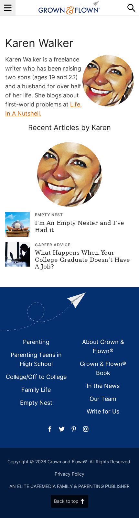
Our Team (103, 398)
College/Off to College (36, 376)
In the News (103, 385)
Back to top (66, 501)
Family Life (36, 389)
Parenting (36, 341)
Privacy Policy (69, 474)
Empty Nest (49, 214)
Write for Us (103, 411)
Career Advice (52, 244)
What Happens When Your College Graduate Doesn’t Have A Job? (82, 259)
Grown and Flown (69, 8)
